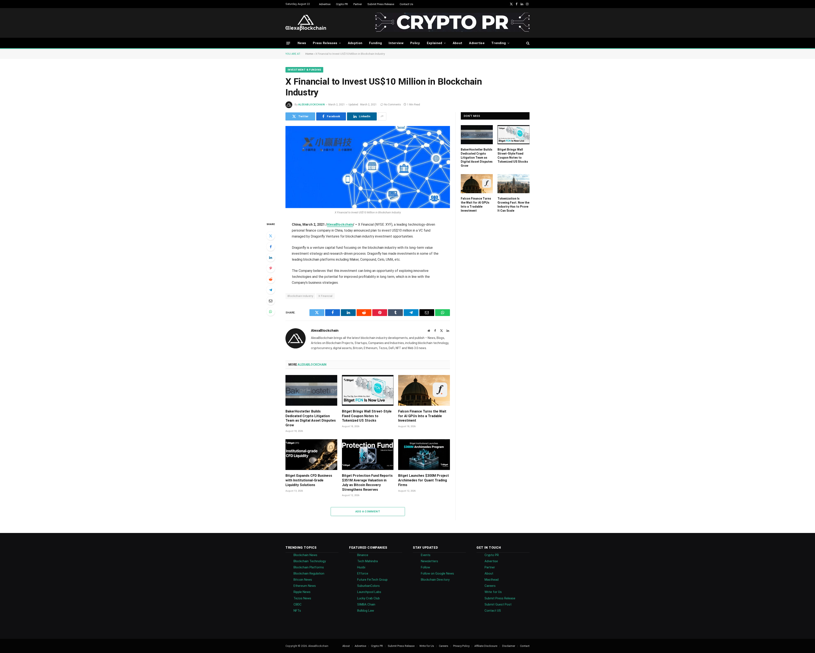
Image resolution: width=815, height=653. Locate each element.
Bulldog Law (365, 610)
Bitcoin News (303, 580)
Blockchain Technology (310, 561)
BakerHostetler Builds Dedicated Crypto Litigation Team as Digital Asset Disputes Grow (310, 418)
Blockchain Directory (435, 580)
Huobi (361, 567)
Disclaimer (508, 645)
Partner (357, 4)
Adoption (355, 43)
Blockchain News (305, 555)
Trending (498, 43)
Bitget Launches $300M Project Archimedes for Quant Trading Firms (423, 480)
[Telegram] (270, 290)
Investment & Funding (304, 69)
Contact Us (406, 4)
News (302, 43)
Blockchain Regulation (309, 573)
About (457, 43)
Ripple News (302, 592)
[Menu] (288, 43)
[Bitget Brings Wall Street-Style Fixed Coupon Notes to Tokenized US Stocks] (368, 390)
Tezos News (302, 598)
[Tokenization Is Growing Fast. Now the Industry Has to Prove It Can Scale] (513, 183)
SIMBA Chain (366, 604)
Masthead (492, 580)
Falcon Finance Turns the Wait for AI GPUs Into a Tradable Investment (422, 416)
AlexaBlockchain (311, 104)
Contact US (493, 610)
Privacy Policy (461, 645)
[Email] (270, 300)
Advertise (324, 4)
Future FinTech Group (372, 580)
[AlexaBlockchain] (305, 23)
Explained (434, 43)
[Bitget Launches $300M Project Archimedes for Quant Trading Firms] (424, 454)
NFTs (297, 610)
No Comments (392, 104)
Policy (415, 43)
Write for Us (493, 592)
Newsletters (429, 561)
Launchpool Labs (369, 592)
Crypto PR (342, 4)
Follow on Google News (437, 573)
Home (309, 53)
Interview (396, 43)
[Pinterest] (270, 268)
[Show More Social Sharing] (382, 116)
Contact (525, 645)
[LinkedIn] (270, 257)
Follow (425, 567)
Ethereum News (305, 586)
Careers (490, 586)
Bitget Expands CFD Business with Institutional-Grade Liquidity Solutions (308, 480)
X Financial (325, 296)
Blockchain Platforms (309, 567)
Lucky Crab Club (368, 598)
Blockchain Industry (300, 296)
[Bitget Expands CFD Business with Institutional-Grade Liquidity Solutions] (311, 454)
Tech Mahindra (367, 561)
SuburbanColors (368, 586)
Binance (362, 555)
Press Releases (325, 43)
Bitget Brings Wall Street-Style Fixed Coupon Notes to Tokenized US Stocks (367, 416)
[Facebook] (270, 246)
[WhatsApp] (270, 311)
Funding (375, 43)
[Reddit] (270, 279)
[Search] (528, 43)
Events (425, 555)
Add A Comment (367, 511)
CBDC (298, 604)
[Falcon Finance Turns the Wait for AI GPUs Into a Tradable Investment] (424, 390)
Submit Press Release (380, 4)
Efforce (362, 573)
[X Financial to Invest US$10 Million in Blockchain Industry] (367, 167)
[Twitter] (270, 236)
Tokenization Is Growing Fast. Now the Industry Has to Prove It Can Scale (513, 204)
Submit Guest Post (498, 604)
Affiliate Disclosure (485, 645)
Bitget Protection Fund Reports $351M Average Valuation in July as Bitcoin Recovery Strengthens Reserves (367, 482)
